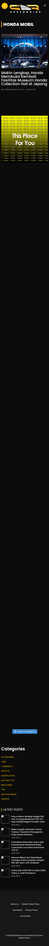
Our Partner (25, 916)
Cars (3, 761)
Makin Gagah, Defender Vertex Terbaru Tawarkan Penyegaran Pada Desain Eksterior (26, 832)
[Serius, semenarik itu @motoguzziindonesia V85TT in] (24, 355)
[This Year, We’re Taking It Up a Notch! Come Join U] (24, 189)
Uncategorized (9, 794)
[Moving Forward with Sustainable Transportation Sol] (24, 520)
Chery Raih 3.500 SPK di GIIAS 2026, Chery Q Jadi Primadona (28, 871)
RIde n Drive (6, 785)
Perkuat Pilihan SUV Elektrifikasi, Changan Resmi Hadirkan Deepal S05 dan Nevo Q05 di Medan (27, 860)
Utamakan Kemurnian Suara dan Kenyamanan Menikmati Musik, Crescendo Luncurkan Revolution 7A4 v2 (27, 846)
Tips (3, 789)
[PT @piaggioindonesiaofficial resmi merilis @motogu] (24, 217)
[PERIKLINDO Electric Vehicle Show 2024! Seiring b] (24, 383)
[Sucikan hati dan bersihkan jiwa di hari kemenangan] (24, 493)
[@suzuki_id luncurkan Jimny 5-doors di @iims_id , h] (24, 658)
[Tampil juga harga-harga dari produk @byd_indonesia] (24, 631)
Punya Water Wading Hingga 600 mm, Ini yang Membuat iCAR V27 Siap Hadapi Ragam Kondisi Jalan (28, 819)
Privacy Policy (31, 910)
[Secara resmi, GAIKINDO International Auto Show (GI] (24, 300)
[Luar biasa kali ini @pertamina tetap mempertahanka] (24, 714)
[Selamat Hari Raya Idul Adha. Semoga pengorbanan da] (24, 272)
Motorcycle (7, 780)
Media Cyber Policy (30, 904)
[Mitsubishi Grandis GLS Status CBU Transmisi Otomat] (24, 686)
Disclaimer (17, 910)
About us (15, 904)
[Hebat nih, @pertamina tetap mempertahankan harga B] (24, 576)
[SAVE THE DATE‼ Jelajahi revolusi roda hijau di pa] (24, 548)
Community (7, 766)
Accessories (7, 757)
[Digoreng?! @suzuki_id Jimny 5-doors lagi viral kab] (24, 603)
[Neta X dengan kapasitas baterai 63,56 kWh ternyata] (24, 245)
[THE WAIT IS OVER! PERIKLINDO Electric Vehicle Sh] (24, 438)
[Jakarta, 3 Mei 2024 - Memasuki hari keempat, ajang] (24, 327)
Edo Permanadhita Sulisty (12, 90)
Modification (8, 775)
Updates (5, 799)
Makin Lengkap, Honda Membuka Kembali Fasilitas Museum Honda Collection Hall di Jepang (24, 78)
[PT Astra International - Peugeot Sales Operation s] (24, 410)
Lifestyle (5, 771)
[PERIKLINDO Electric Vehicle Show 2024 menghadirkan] (24, 465)
